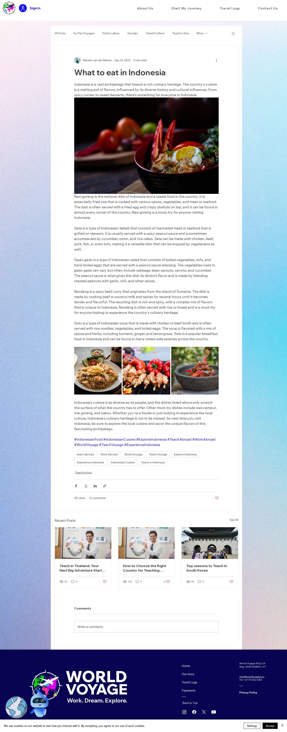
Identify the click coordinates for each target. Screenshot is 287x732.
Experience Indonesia (90, 462)
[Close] (282, 726)
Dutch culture (110, 33)
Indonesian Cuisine (123, 462)
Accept (270, 726)
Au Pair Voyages (83, 33)
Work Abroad (109, 454)
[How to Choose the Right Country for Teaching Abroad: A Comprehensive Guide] (146, 543)
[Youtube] (213, 712)
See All (234, 520)
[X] (204, 712)
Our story (188, 674)
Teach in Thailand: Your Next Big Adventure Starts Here (82, 568)
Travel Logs (189, 682)
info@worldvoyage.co (251, 676)
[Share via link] (105, 486)
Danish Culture (155, 33)
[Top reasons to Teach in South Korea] (210, 543)
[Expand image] (98, 370)
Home (186, 666)
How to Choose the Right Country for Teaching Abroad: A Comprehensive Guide (146, 568)
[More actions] (216, 60)
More (200, 33)
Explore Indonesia (185, 454)
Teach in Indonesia (153, 462)
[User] (23, 8)
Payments (188, 690)
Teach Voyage (158, 454)
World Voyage (133, 454)
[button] (145, 8)
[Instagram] (184, 712)
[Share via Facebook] (76, 486)
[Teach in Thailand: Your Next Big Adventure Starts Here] (83, 543)
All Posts (60, 33)
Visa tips (132, 33)
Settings (252, 726)
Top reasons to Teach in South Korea (206, 568)
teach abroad (85, 454)
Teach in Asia (180, 33)
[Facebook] (194, 712)
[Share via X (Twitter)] (85, 486)
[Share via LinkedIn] (95, 486)
